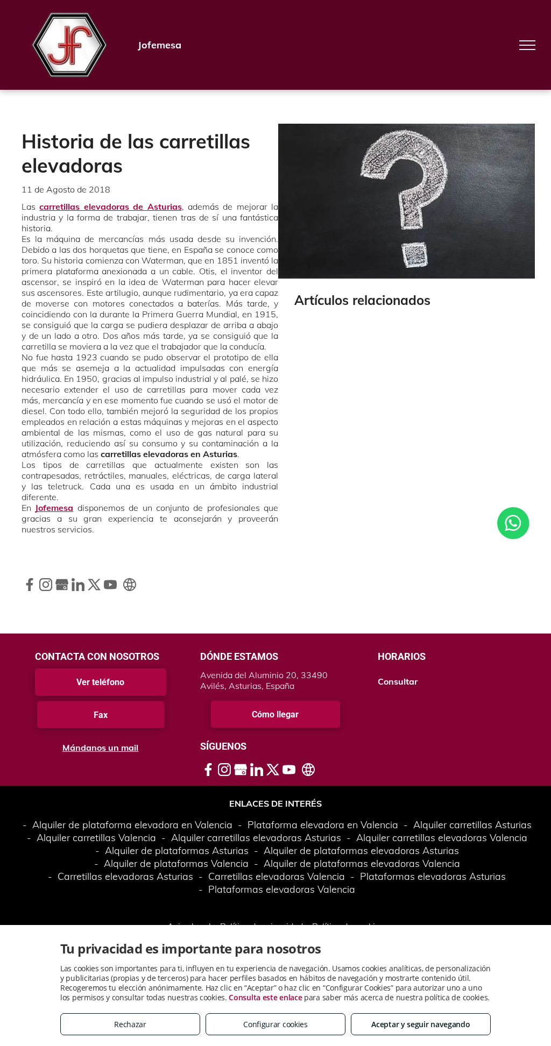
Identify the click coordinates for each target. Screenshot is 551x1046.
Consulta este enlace (265, 997)
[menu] (527, 45)
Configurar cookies (275, 1024)
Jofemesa (54, 507)
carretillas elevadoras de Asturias (110, 206)
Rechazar (130, 1024)
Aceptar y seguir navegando (420, 1024)
